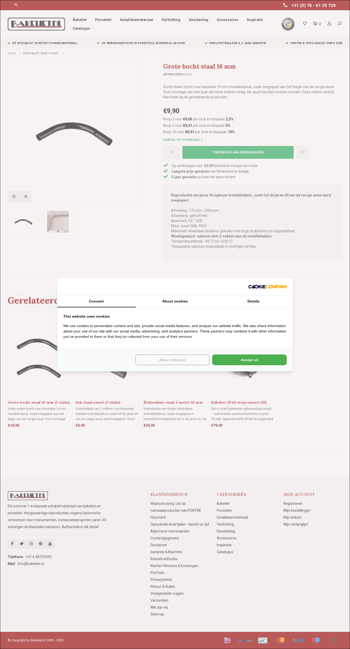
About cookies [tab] (175, 301)
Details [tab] (254, 301)
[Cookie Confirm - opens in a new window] (267, 286)
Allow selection (172, 360)
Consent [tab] (96, 301)
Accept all (249, 360)
